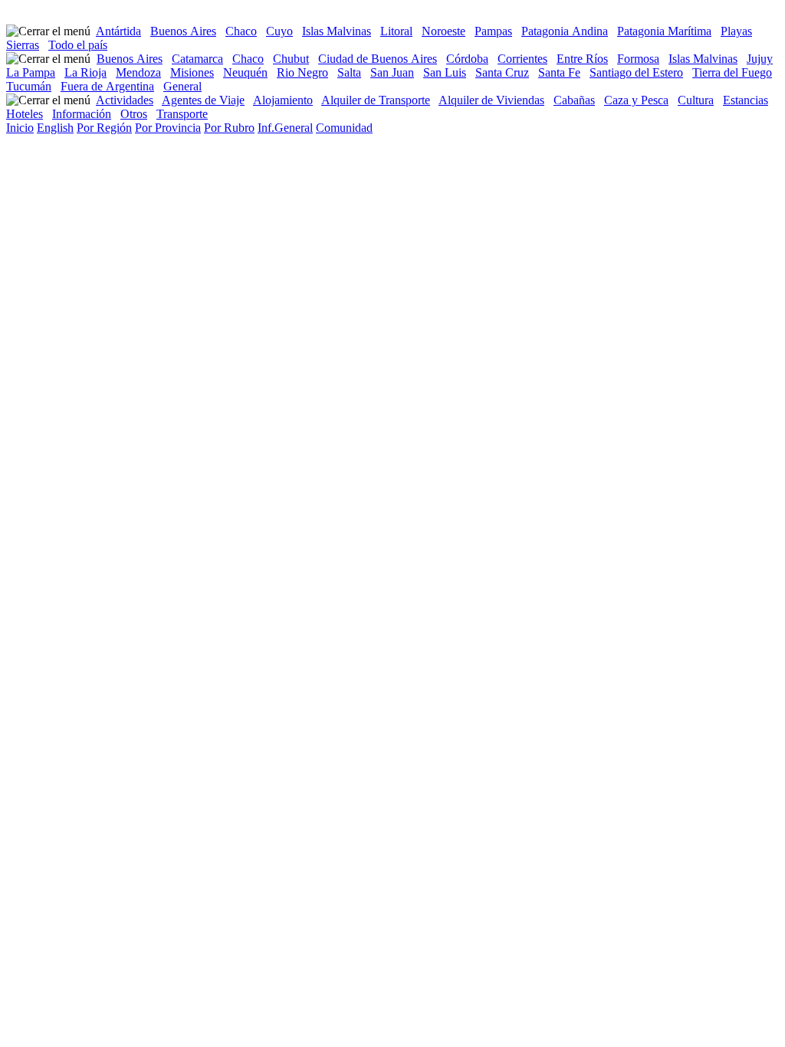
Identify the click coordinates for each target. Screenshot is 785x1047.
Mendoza (138, 72)
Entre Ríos (582, 58)
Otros (133, 113)
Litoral (396, 31)
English (55, 127)
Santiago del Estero (636, 72)
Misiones (192, 72)
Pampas (493, 31)
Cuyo (279, 31)
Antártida (118, 31)
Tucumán (28, 86)
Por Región (104, 127)
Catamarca (197, 58)
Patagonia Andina (564, 31)
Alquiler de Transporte (375, 100)
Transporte (182, 113)
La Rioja (85, 72)
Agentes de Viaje (203, 100)
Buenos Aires (183, 31)
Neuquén (245, 72)
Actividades (124, 100)
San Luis (444, 72)
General (182, 86)
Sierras (22, 44)
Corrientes (522, 58)
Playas (736, 31)
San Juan (392, 72)
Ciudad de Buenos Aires (377, 58)
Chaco (241, 31)
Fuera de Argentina (107, 86)
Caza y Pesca (636, 100)
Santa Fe (559, 72)
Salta (349, 72)
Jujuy (760, 58)
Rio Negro (302, 72)
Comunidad (344, 127)
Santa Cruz (502, 72)
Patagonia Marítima (664, 31)
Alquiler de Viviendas (491, 100)
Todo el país (77, 44)
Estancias (745, 100)
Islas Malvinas (336, 31)
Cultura (696, 100)
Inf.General (285, 127)
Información (81, 113)
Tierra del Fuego (732, 72)
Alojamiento (283, 100)
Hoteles (24, 113)
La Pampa (30, 72)
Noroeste (443, 31)
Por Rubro (229, 127)
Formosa (638, 58)
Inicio (20, 127)
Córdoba (467, 58)
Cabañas (574, 100)
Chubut (291, 58)
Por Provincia (168, 127)
